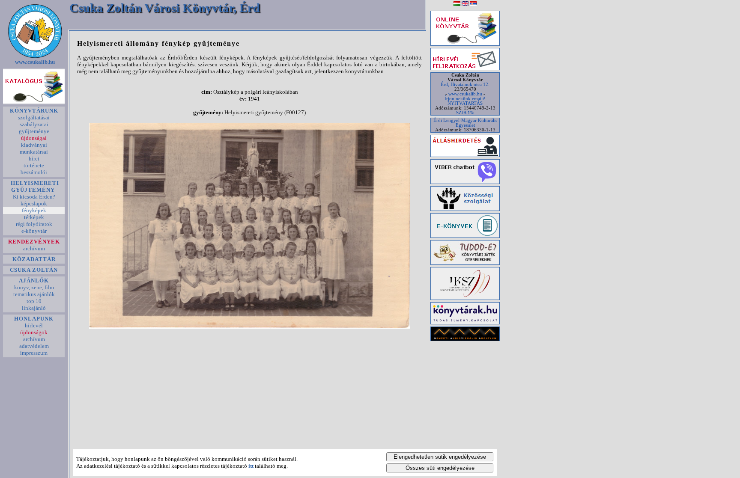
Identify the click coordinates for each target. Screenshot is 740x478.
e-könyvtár (34, 231)
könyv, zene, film (34, 287)
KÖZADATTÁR (34, 259)
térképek (34, 217)
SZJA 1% (465, 112)
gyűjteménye (34, 131)
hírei (34, 158)
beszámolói (33, 172)
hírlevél (34, 325)
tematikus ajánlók (34, 294)
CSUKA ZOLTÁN (34, 270)
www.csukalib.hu (35, 62)
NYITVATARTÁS (465, 103)
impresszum (34, 353)
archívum (34, 248)
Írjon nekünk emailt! (465, 98)
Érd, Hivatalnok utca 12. (465, 84)
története (33, 165)
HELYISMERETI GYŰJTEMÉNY (34, 186)
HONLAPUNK (33, 318)
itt (251, 466)
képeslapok (33, 203)
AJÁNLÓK (34, 280)
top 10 (34, 301)
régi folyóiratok (34, 224)
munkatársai (33, 151)
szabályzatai (34, 124)
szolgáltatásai (34, 117)
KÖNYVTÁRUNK (34, 110)
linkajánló (34, 308)
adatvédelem (34, 346)
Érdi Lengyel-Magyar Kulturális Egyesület (465, 123)
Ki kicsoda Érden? (34, 196)
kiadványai (34, 145)
